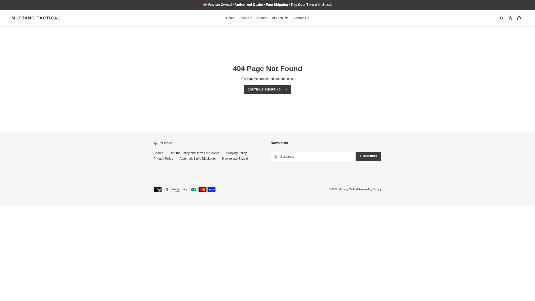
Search (158, 153)
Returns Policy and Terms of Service (195, 153)
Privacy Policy (163, 158)
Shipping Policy (236, 153)
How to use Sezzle (235, 158)
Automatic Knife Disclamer (198, 158)
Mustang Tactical (35, 18)
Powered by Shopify (370, 189)
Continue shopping (264, 89)
